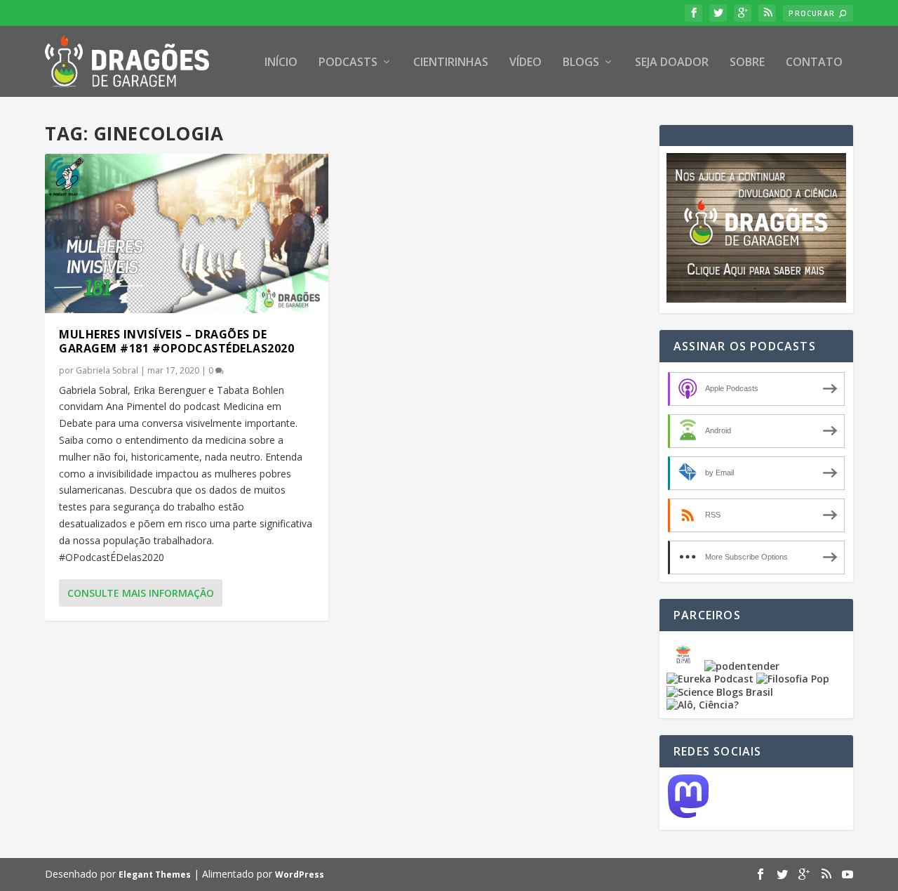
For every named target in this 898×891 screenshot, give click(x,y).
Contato (814, 63)
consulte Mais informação (140, 593)
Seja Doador (672, 63)
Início (280, 63)
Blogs (581, 63)
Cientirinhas (450, 63)
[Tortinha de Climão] (685, 666)
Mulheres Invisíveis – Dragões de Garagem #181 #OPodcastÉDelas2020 (176, 341)
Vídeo (525, 63)
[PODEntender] (741, 666)
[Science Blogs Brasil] (719, 692)
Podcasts (348, 63)
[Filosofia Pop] (792, 678)
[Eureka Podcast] (709, 678)
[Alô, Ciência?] (702, 704)
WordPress (299, 874)
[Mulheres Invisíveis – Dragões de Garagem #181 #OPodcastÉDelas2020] (186, 233)
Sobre (747, 63)
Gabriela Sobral (107, 370)
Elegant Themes (155, 874)
